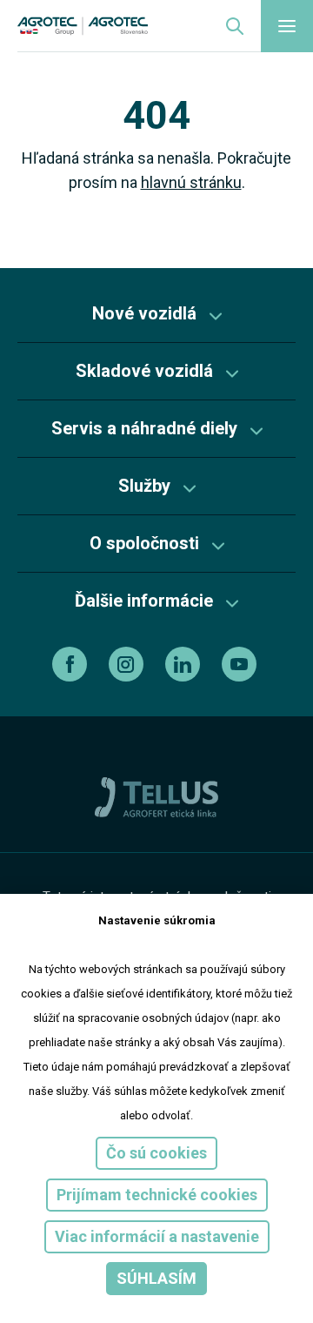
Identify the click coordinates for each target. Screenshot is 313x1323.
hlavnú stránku (191, 182)
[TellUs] (156, 796)
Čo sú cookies (156, 1153)
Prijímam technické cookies (157, 1194)
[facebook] (71, 664)
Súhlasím (156, 1278)
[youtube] (241, 664)
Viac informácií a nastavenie (157, 1236)
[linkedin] (184, 664)
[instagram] (128, 664)
